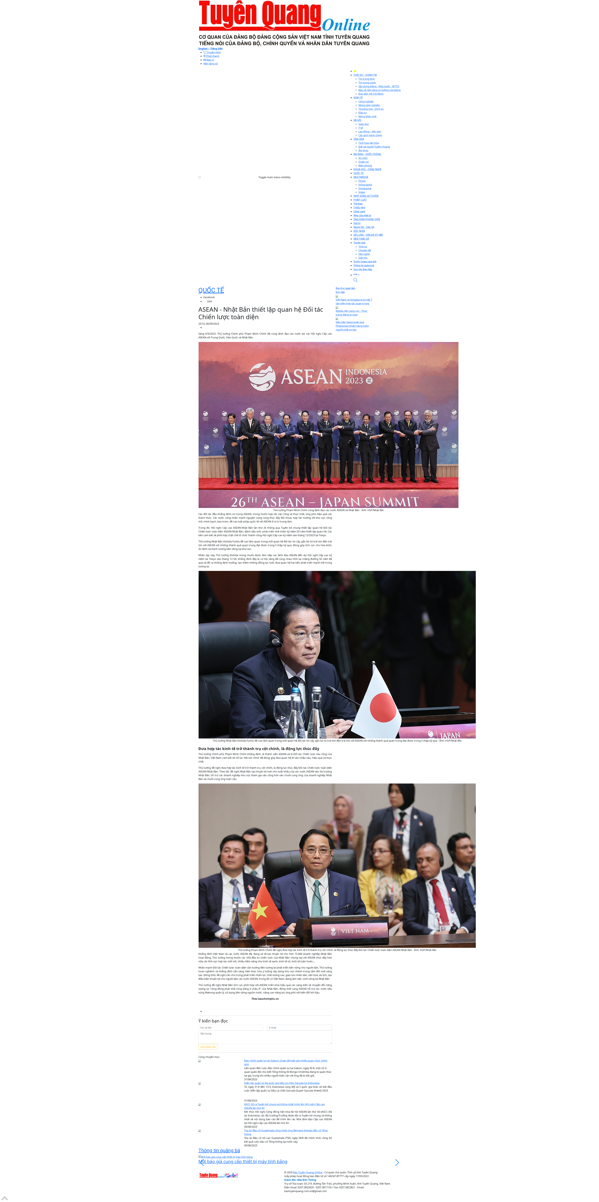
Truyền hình (213, 52)
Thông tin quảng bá (219, 1150)
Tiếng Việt (216, 48)
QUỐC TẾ (211, 290)
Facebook (209, 297)
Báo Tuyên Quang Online (307, 1172)
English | (204, 48)
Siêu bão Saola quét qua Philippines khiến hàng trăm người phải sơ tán (352, 325)
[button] (377, 274)
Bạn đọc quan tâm (345, 288)
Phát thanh (212, 56)
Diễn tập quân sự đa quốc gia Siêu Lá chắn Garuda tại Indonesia (281, 1083)
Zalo (209, 301)
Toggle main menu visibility (274, 177)
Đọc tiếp (340, 292)
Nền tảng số (210, 63)
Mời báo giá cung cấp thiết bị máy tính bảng (242, 1161)
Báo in (210, 60)
